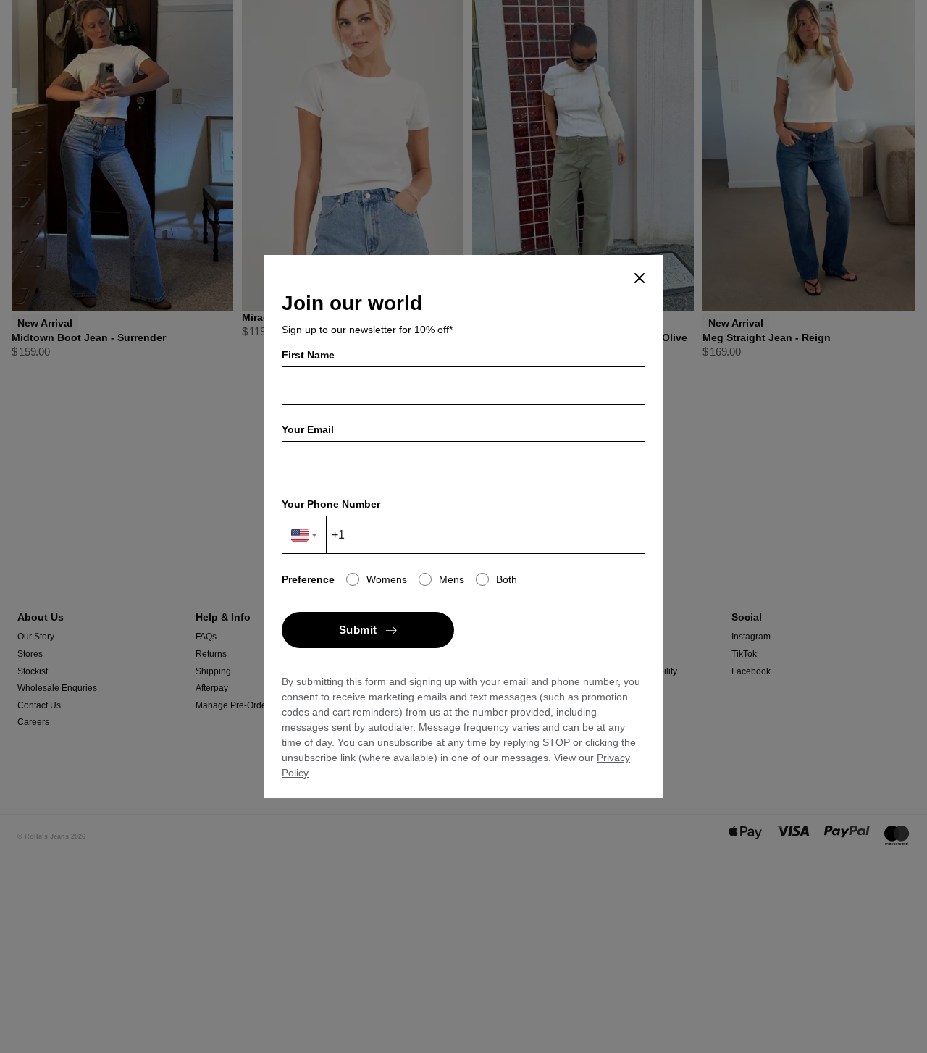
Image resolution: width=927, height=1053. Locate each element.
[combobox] (304, 534)
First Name (308, 355)
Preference (308, 579)
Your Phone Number (331, 504)
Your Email (308, 429)
